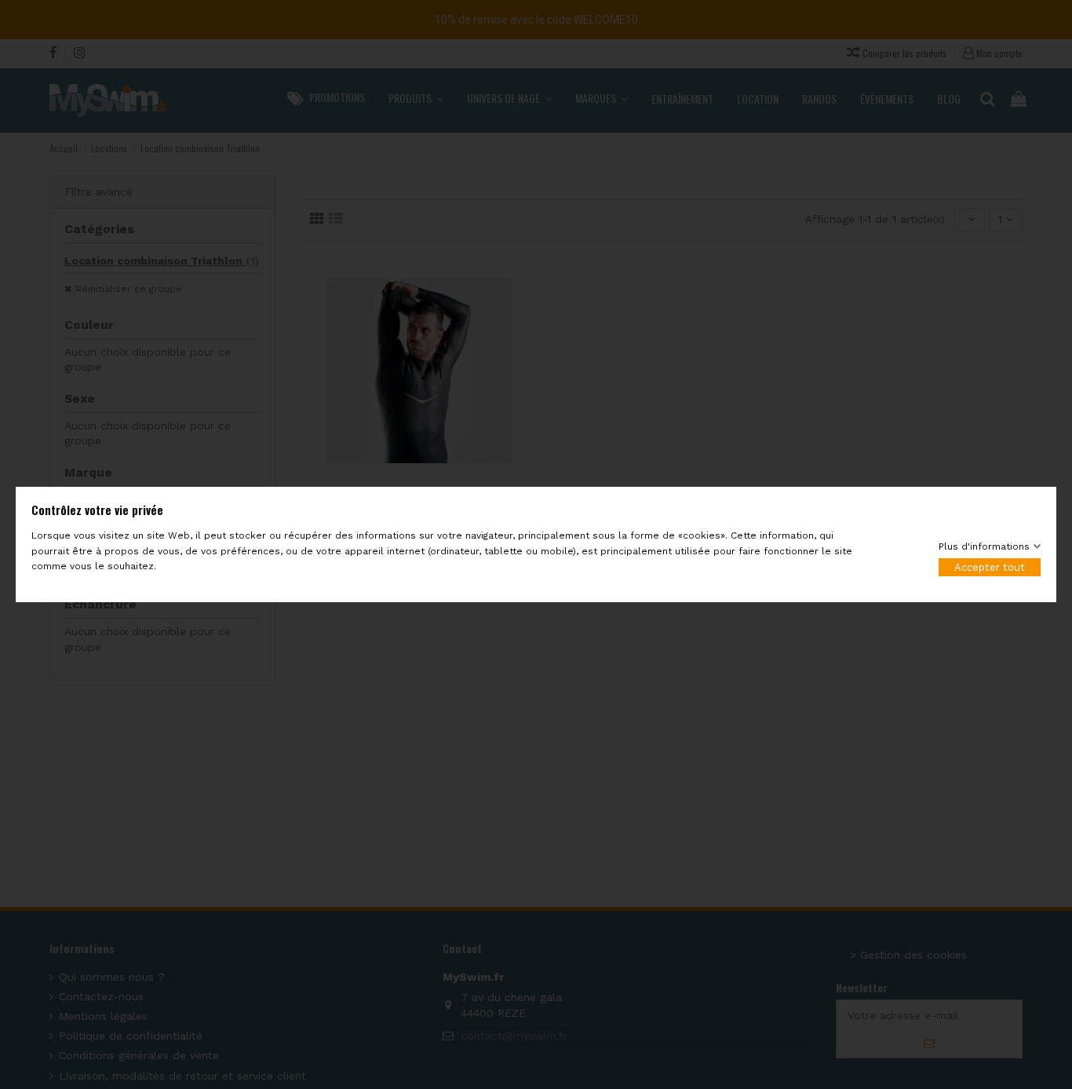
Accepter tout (989, 567)
